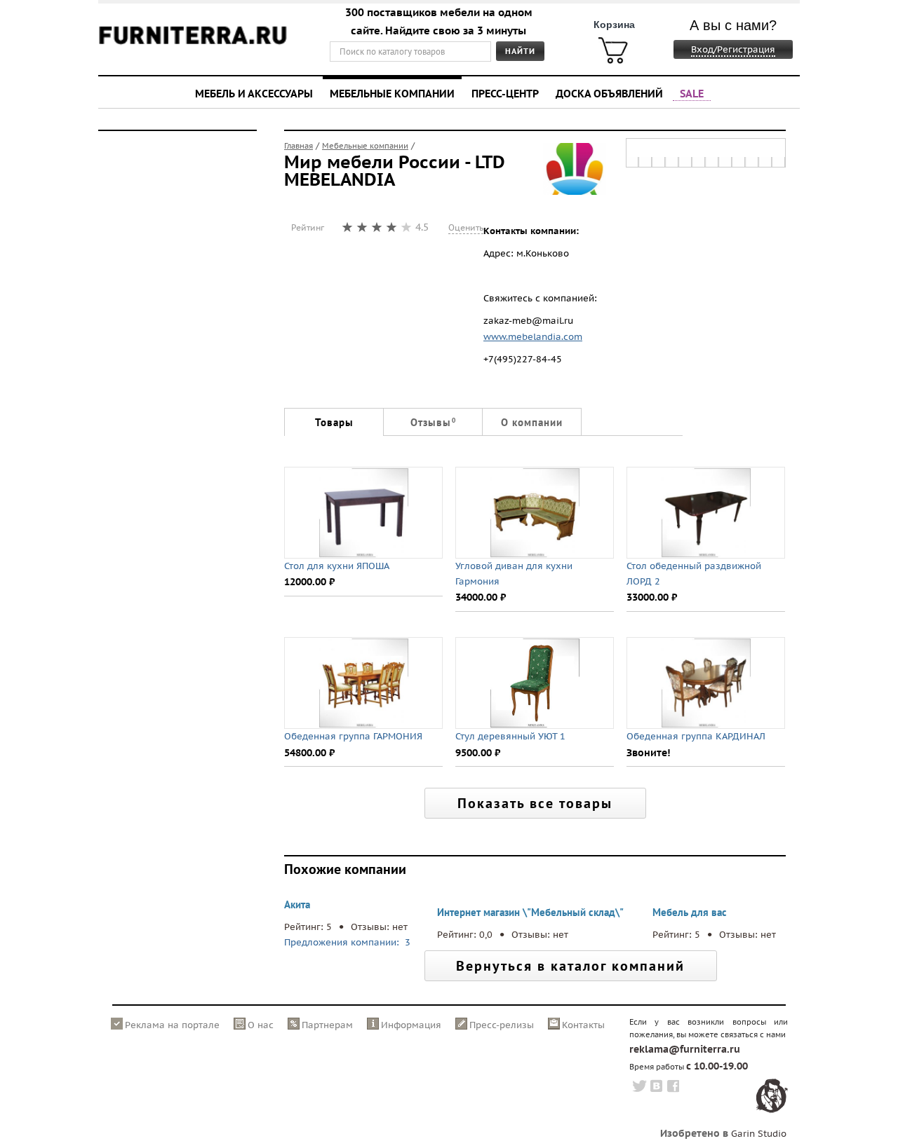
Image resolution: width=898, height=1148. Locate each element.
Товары (334, 422)
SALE (692, 93)
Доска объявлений (609, 93)
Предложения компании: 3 (348, 942)
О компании (532, 422)
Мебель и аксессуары (254, 93)
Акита (297, 904)
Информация (411, 1025)
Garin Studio (758, 1134)
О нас (261, 1025)
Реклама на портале (172, 1025)
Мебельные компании (392, 93)
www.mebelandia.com (532, 337)
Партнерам (327, 1025)
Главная (298, 146)
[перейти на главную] (193, 44)
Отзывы (433, 422)
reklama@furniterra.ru (684, 1049)
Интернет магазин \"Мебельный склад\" (530, 912)
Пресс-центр (505, 93)
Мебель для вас (689, 912)
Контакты (583, 1025)
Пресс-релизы (501, 1025)
